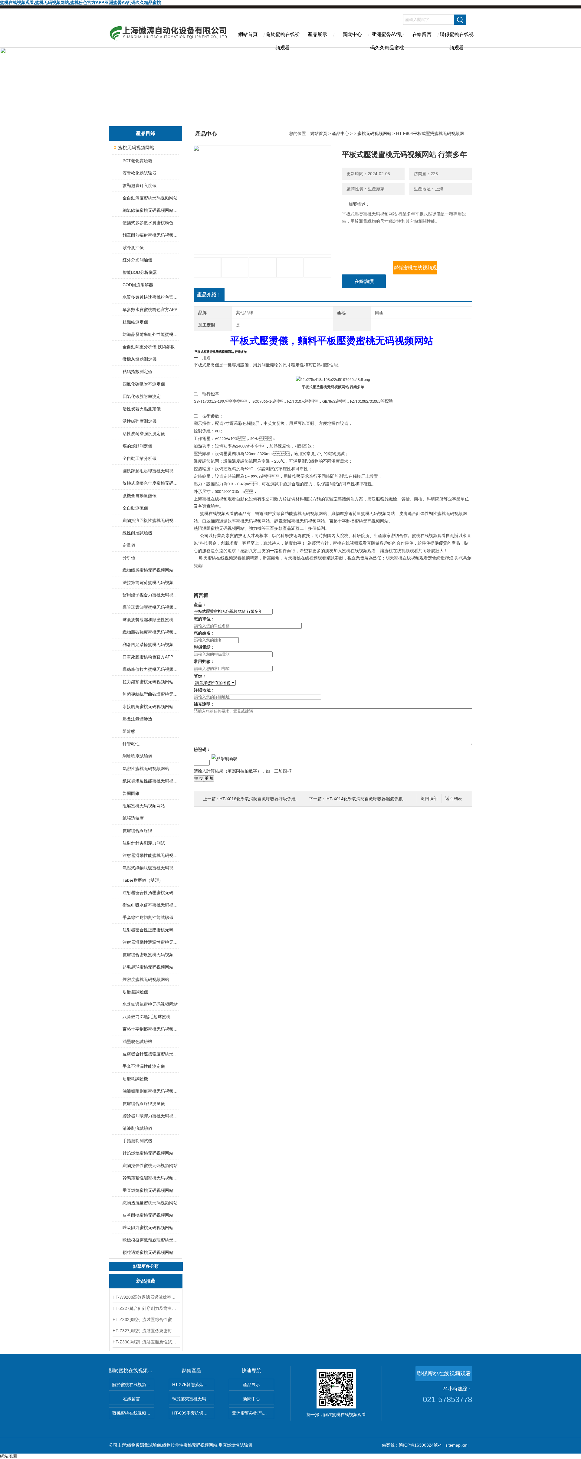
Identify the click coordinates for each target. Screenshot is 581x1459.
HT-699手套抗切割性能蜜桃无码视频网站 (193, 1413)
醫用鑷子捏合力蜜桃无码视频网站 (151, 594)
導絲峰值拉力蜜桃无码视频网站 (151, 669)
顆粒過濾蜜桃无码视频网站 (148, 1252)
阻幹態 (129, 731)
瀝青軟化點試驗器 (139, 173)
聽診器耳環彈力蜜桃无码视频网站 (151, 1115)
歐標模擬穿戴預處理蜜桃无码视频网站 (151, 1240)
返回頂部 (429, 798)
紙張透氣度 (133, 818)
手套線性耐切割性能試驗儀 (148, 917)
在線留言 (422, 34)
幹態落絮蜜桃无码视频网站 (193, 1398)
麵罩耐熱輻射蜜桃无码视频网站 (151, 235)
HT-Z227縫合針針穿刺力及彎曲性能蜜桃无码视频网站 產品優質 (146, 1308)
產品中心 (340, 133)
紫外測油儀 (133, 247)
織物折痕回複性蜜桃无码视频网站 (151, 520)
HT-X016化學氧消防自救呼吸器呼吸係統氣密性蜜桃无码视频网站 (280, 798)
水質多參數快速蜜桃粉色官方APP (151, 297)
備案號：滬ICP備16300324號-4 (412, 1445)
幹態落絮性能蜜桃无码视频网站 (151, 1177)
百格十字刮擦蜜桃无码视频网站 (151, 1029)
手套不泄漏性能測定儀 (144, 1066)
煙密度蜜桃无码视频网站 (146, 979)
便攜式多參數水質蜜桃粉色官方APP (151, 222)
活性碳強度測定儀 (139, 421)
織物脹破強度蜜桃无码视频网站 (151, 632)
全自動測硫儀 (135, 508)
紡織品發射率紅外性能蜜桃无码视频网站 (151, 334)
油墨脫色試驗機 (137, 1041)
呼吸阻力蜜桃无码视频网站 (148, 1227)
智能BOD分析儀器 (140, 272)
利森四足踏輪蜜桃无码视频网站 (151, 644)
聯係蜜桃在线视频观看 (457, 40)
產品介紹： (209, 294)
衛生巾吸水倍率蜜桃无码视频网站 (151, 905)
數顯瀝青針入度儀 (139, 185)
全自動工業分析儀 (139, 458)
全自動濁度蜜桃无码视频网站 (150, 197)
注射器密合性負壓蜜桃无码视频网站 (151, 892)
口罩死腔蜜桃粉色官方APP (148, 656)
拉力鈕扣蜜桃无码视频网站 (148, 681)
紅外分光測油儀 (137, 259)
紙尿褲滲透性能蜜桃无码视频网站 (151, 781)
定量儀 (129, 545)
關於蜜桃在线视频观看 (283, 40)
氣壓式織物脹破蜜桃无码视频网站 (151, 867)
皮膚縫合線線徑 (137, 830)
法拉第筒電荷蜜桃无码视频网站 (151, 582)
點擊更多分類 (146, 1266)
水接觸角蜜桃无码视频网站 (148, 706)
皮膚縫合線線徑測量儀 (144, 1103)
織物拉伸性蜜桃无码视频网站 (150, 1165)
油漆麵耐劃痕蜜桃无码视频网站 (151, 1091)
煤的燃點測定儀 (137, 446)
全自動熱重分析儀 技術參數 (149, 346)
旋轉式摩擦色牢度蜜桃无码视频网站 (151, 483)
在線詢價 (364, 281)
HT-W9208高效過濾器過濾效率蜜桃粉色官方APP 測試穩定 (146, 1297)
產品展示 (317, 34)
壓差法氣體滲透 (137, 718)
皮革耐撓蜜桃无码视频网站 (148, 1215)
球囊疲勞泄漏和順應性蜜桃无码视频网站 (151, 619)
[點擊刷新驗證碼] (224, 759)
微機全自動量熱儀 (139, 495)
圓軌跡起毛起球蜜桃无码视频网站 (151, 470)
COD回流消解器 (138, 284)
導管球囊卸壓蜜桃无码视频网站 (151, 607)
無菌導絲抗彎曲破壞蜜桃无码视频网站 (151, 694)
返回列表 (453, 798)
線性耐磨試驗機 (137, 532)
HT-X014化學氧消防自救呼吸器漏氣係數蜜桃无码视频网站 (382, 798)
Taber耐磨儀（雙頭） (143, 880)
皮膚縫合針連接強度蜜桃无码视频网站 (151, 1053)
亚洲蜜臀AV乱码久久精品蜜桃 (387, 40)
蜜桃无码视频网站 (136, 147)
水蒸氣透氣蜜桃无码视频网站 (150, 1004)
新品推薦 (146, 1281)
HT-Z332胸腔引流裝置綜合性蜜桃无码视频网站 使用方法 (146, 1319)
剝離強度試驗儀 (137, 756)
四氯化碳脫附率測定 (142, 396)
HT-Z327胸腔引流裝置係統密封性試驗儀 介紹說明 (146, 1330)
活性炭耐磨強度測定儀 (144, 433)
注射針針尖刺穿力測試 (144, 843)
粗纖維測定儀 (135, 322)
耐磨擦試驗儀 (135, 991)
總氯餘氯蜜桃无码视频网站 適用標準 (151, 210)
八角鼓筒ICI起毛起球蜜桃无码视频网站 (151, 1016)
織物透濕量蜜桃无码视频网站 (150, 1202)
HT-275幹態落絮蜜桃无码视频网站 (193, 1384)
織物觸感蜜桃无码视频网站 (148, 570)
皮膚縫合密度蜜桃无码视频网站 (151, 954)
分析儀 (129, 557)
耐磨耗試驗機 (135, 1078)
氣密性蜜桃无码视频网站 (146, 768)
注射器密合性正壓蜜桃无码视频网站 (151, 929)
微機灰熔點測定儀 (139, 359)
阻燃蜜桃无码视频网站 (144, 805)
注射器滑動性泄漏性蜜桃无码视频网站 (151, 942)
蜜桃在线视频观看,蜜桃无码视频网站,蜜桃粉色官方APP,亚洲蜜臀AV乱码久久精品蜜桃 (80, 2)
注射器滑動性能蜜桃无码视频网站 (151, 855)
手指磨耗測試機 (137, 1140)
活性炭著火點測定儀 (142, 408)
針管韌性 (131, 743)
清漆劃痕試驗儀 (137, 1128)
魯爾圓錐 (131, 793)
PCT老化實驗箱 (137, 160)
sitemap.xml (456, 1445)
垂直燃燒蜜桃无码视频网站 (148, 1190)
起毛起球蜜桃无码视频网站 (148, 967)
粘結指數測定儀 (137, 371)
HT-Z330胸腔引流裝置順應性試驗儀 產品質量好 (146, 1341)
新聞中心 (352, 34)
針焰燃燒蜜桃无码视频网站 (148, 1153)
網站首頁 (248, 34)
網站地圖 (8, 1456)
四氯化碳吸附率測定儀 (144, 384)
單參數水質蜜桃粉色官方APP (150, 309)
